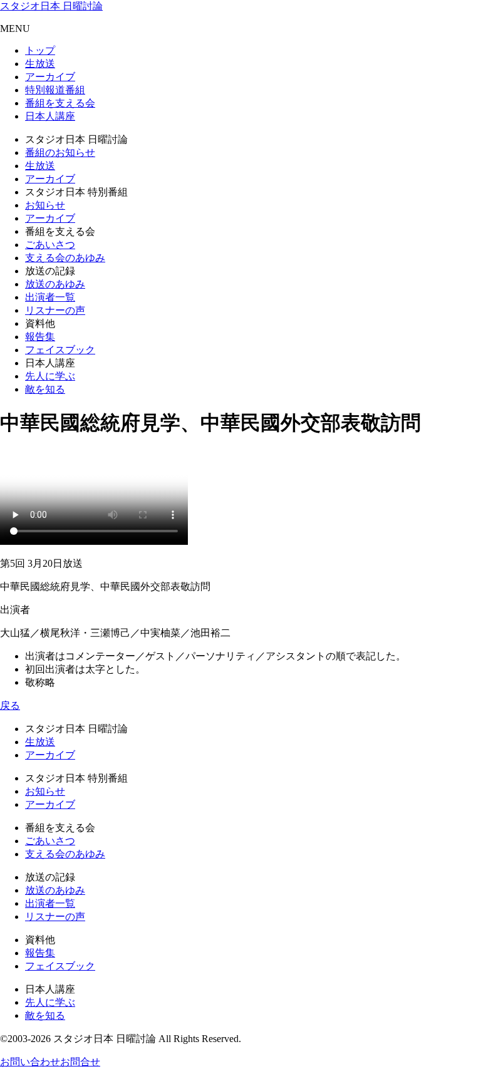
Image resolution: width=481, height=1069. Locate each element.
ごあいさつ (50, 244)
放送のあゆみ (55, 284)
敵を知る (45, 389)
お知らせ (45, 205)
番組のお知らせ (60, 152)
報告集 (40, 336)
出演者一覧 (50, 297)
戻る (10, 705)
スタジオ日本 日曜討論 (51, 6)
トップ (40, 50)
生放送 (40, 63)
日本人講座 (50, 116)
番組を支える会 (60, 103)
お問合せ (80, 1061)
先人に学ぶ (50, 376)
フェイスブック (60, 349)
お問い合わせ (30, 1061)
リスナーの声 (55, 310)
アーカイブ (50, 76)
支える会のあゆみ (65, 257)
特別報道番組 (55, 90)
